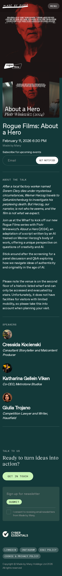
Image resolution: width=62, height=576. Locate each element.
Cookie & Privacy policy (22, 556)
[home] (15, 6)
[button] (53, 6)
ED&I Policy (48, 549)
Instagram (28, 549)
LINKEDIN (10, 549)
